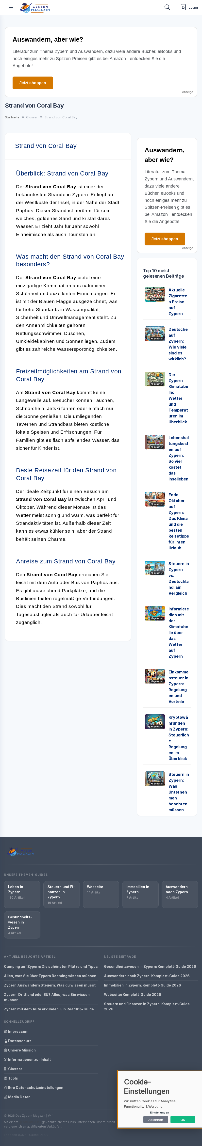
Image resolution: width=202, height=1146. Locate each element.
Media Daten (19, 1097)
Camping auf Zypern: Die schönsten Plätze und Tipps (51, 966)
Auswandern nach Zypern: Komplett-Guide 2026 (147, 976)
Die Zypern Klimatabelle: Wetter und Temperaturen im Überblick (178, 398)
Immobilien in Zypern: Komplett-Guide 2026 (142, 985)
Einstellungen (159, 1112)
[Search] (167, 7)
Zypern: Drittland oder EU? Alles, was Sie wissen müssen (47, 997)
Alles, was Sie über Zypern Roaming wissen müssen (50, 976)
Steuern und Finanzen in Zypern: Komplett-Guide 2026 (147, 1006)
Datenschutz (19, 1041)
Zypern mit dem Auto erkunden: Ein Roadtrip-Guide (49, 1009)
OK (183, 1120)
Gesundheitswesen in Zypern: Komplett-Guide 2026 (150, 966)
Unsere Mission (21, 1050)
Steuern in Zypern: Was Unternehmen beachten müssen (178, 792)
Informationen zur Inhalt (29, 1059)
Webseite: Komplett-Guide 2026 (132, 994)
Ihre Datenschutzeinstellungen (35, 1087)
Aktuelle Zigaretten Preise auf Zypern (177, 301)
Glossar (14, 1069)
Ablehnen (155, 1120)
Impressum (18, 1031)
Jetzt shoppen (32, 83)
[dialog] (160, 1099)
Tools (12, 1078)
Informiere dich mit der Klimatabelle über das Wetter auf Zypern (178, 632)
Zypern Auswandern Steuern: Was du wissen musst (50, 985)
